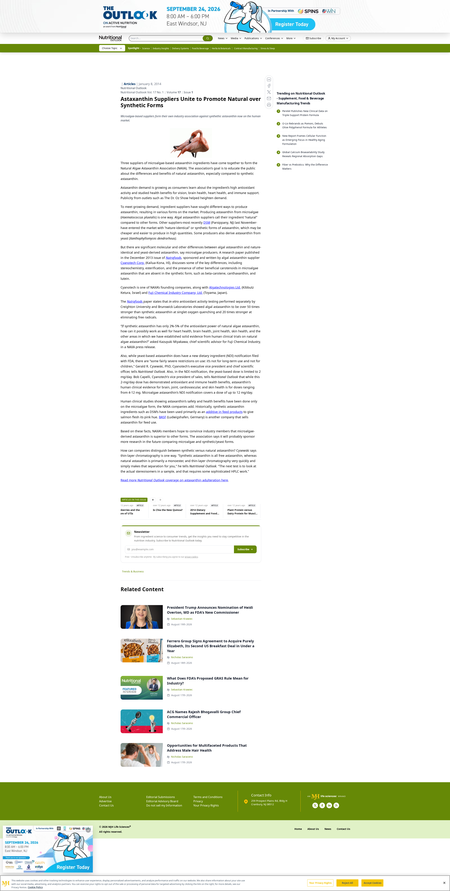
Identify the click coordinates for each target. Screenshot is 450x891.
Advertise (105, 801)
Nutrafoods (173, 258)
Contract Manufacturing (246, 48)
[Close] (444, 883)
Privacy (198, 801)
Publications (252, 38)
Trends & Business (133, 571)
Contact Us (106, 805)
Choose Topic (109, 48)
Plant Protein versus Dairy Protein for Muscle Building (241, 511)
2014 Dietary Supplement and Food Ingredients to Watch (202, 511)
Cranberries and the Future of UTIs (127, 511)
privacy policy (191, 556)
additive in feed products (224, 412)
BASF (162, 417)
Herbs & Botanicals (221, 48)
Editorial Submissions (160, 797)
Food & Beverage (200, 48)
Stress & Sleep (268, 48)
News (221, 38)
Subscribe (243, 549)
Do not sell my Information (164, 805)
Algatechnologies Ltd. (225, 287)
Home (298, 829)
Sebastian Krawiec (182, 618)
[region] (225, 883)
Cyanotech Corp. (133, 263)
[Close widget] (88, 830)
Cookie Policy (35, 887)
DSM (206, 222)
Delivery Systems (180, 48)
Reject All (347, 882)
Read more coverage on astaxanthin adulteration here (174, 480)
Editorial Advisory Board (162, 801)
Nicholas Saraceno (182, 657)
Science (146, 48)
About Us (105, 797)
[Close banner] (445, 4)
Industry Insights (161, 48)
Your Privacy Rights (206, 805)
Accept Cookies (372, 882)
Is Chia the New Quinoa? (167, 510)
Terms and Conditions (208, 797)
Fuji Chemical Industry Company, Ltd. (175, 292)
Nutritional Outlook (134, 88)
